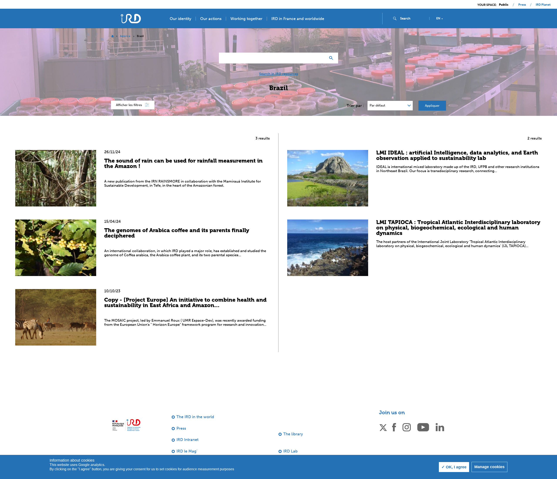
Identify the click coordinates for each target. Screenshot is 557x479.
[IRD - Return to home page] (131, 18)
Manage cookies (489, 467)
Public (503, 4)
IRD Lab (290, 451)
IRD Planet (543, 4)
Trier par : (355, 106)
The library (293, 434)
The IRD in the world (195, 417)
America (125, 36)
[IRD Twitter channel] (383, 427)
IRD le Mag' (186, 451)
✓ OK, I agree (453, 467)
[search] (413, 18)
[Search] (332, 58)
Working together (246, 19)
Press (522, 4)
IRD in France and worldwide (297, 19)
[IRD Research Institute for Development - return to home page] (126, 425)
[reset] (321, 58)
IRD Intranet (187, 440)
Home (112, 36)
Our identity (180, 19)
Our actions (210, 19)
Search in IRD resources (278, 74)
